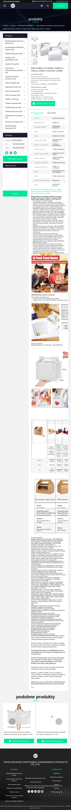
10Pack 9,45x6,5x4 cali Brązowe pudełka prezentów (51, 450)
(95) (14, 70)
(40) (14, 48)
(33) (10, 127)
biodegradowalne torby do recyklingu (43, 628)
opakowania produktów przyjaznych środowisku (46, 619)
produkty (13, 25)
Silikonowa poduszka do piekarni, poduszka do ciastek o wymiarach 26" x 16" (18, 733)
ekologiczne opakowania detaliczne (42, 617)
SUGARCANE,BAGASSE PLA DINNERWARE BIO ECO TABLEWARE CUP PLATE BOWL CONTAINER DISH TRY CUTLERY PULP (48, 652)
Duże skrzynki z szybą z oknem (45, 499)
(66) (12, 83)
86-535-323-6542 (62, 1)
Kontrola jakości (56, 781)
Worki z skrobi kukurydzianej (40, 631)
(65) (14, 42)
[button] (34, 64)
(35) (13, 111)
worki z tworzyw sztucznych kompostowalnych (46, 623)
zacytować (60, 5)
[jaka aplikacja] (11, 153)
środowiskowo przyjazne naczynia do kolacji (45, 616)
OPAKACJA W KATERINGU (26, 25)
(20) (14, 122)
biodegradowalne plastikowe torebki (42, 629)
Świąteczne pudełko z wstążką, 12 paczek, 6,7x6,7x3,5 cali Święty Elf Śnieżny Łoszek (58, 450)
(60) (14, 53)
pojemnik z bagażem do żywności (41, 607)
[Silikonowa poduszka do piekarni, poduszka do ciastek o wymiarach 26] (19, 717)
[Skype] (6, 153)
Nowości (56, 784)
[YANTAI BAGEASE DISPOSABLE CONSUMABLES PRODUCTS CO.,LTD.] (13, 6)
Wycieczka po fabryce (56, 777)
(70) (13, 87)
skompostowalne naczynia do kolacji (42, 608)
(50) (13, 103)
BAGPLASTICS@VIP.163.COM (43, 1)
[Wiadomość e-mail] (15, 153)
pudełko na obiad (36, 611)
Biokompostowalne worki (39, 632)
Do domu (5, 25)
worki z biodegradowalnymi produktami (43, 626)
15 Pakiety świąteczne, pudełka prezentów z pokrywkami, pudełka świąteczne (66, 451)
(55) (12, 91)
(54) (14, 117)
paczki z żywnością (37, 625)
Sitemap (56, 788)
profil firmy (57, 773)
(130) (11, 59)
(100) (12, 95)
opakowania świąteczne (57, 610)
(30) (12, 64)
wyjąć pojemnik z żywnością (40, 610)
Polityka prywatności (57, 792)
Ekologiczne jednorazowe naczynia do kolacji (45, 606)
